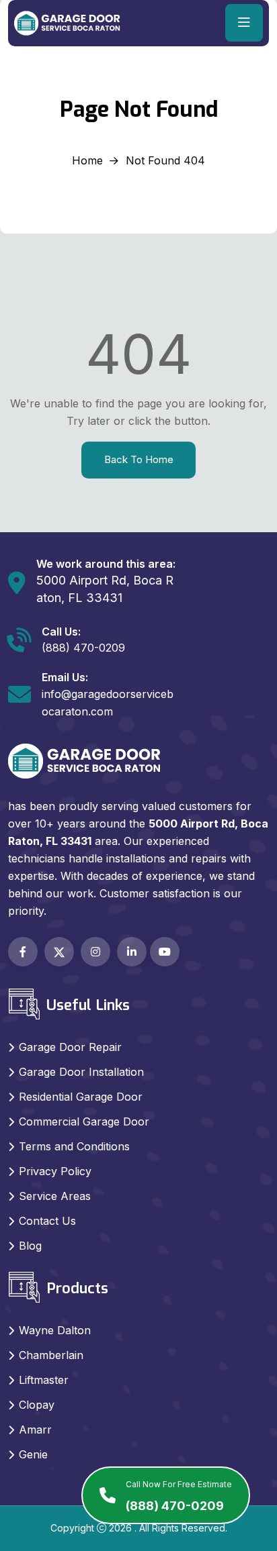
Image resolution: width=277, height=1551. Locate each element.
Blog (30, 1245)
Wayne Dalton (55, 1330)
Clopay (36, 1404)
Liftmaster (44, 1380)
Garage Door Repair (70, 1047)
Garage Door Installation (81, 1072)
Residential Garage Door (81, 1096)
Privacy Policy (55, 1171)
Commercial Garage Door (84, 1121)
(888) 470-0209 (179, 1496)
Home (87, 160)
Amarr (35, 1429)
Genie (33, 1454)
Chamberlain (51, 1355)
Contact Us (47, 1221)
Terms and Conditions (74, 1146)
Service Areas (55, 1196)
